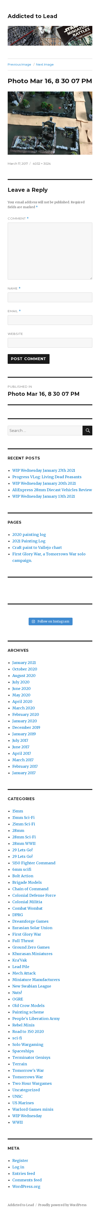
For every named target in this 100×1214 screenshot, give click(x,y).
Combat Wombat (27, 908)
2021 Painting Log (28, 541)
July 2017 (20, 740)
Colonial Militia (27, 901)
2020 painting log (29, 534)
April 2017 (21, 753)
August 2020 (24, 675)
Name (14, 288)
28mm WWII (24, 843)
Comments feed (27, 1180)
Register (20, 1160)
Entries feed (23, 1173)
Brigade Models (27, 882)
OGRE (17, 999)
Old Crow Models (28, 1005)
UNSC (17, 1096)
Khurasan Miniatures (32, 953)
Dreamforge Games (30, 921)
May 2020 (21, 695)
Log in (18, 1167)
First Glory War (26, 934)
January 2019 (24, 734)
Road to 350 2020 (28, 1031)
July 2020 (21, 682)
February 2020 (25, 714)
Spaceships (23, 1051)
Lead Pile (20, 966)
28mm (18, 830)
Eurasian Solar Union (32, 927)
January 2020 (24, 721)
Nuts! (17, 992)
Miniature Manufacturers (36, 979)
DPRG (17, 914)
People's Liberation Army (36, 1018)
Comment (18, 218)
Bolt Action (22, 876)
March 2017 (22, 760)
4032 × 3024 (42, 163)
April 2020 (22, 701)
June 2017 (20, 747)
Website (15, 334)
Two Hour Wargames (32, 1083)
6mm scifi (21, 869)
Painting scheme (28, 1012)
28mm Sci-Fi (24, 837)
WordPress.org (26, 1186)
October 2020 (24, 669)
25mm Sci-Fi (23, 824)
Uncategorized (26, 1090)
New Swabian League (31, 986)
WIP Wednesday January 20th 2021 (44, 483)
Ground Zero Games (31, 947)
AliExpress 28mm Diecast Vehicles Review (52, 489)
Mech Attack (24, 973)
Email (14, 311)
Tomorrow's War (28, 1070)
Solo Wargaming (27, 1044)
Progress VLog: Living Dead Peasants (47, 477)
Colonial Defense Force (34, 895)
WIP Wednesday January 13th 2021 (43, 496)
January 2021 (24, 662)
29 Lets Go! (22, 850)
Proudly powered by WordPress (62, 1205)
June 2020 (21, 688)
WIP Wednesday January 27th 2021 (43, 470)
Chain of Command (30, 889)
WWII (17, 1122)
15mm (17, 811)
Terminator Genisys (31, 1057)
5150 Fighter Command (33, 863)
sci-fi (17, 1038)
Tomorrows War (27, 1077)
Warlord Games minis (32, 1109)
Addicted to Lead (32, 16)
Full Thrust (23, 940)
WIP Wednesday (27, 1115)
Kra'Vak (19, 960)
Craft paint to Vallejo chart (37, 547)
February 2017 (25, 766)
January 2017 (24, 773)
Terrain (19, 1064)
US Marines (23, 1103)
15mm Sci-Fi (23, 817)
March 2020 (23, 708)
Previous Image (19, 64)
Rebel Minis (23, 1025)
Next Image (45, 64)
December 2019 (26, 727)
